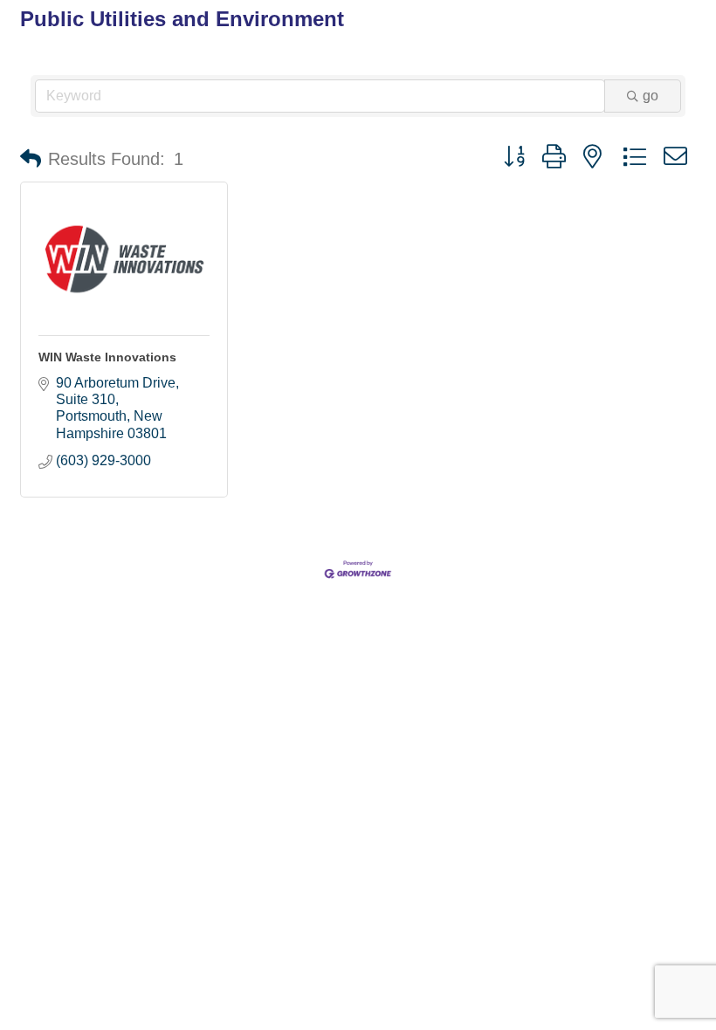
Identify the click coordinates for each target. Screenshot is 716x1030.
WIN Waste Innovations (107, 357)
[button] (30, 159)
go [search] (650, 95)
